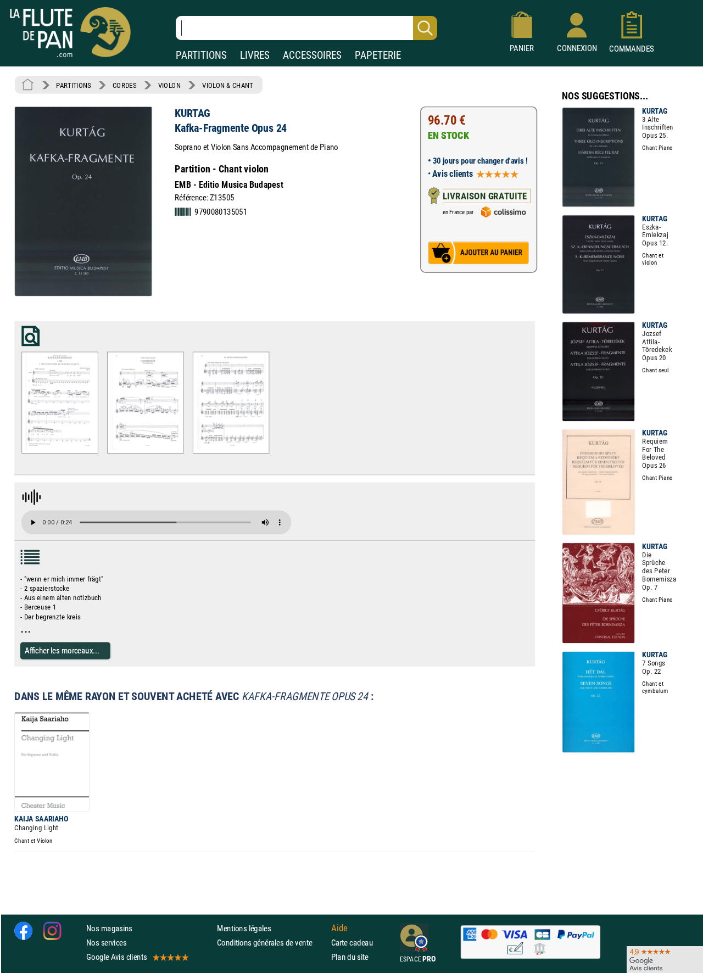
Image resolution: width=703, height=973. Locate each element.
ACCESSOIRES (312, 55)
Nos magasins (109, 928)
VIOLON (169, 85)
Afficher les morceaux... (62, 650)
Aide (339, 927)
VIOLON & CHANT (227, 85)
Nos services (106, 942)
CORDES (124, 85)
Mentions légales (244, 928)
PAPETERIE (378, 55)
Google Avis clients (116, 956)
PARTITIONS (201, 55)
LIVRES (255, 55)
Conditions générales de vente (271, 942)
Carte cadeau (352, 942)
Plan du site (350, 956)
